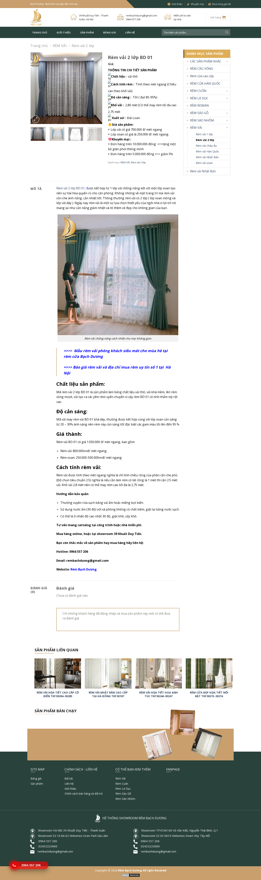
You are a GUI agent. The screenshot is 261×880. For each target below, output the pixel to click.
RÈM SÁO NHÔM (202, 120)
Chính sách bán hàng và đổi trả (84, 793)
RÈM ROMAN (199, 105)
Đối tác (69, 778)
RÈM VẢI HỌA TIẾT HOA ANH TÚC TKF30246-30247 (158, 694)
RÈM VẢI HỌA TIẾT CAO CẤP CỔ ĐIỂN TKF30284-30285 (58, 694)
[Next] (95, 88)
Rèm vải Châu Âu (206, 145)
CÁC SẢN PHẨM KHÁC (205, 61)
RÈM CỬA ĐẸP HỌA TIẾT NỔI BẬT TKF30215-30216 (209, 694)
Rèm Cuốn (121, 783)
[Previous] (36, 88)
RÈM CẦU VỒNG (201, 68)
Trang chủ (39, 32)
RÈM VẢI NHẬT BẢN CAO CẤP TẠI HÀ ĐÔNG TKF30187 (108, 694)
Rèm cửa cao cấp (202, 76)
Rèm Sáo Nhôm (125, 799)
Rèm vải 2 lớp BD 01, (70, 188)
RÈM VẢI (59, 45)
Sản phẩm (87, 32)
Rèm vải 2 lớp (83, 45)
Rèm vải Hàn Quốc (207, 151)
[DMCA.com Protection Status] (130, 875)
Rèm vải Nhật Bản (207, 157)
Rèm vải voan (204, 163)
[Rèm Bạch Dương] (47, 17)
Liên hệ (130, 32)
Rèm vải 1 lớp (204, 134)
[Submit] (227, 32)
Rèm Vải (120, 778)
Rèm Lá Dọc (123, 788)
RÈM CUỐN (198, 91)
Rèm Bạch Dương (83, 569)
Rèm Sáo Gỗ (123, 793)
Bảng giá (109, 32)
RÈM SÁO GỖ (199, 113)
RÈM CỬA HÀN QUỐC (205, 83)
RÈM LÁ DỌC (199, 98)
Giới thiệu (64, 32)
